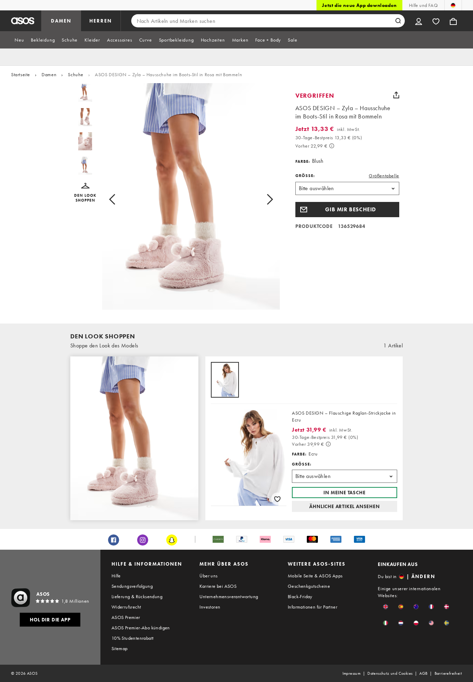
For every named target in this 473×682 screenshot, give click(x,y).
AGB (423, 673)
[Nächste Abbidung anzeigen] (262, 199)
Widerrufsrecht (126, 607)
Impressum (351, 673)
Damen (49, 74)
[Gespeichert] (436, 20)
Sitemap (119, 648)
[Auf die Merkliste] (277, 498)
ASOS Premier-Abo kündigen (140, 628)
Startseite (20, 74)
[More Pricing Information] (331, 145)
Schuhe (75, 74)
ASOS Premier (125, 617)
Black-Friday (300, 596)
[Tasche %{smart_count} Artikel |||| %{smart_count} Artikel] (453, 20)
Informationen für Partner (312, 607)
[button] (85, 193)
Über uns (208, 576)
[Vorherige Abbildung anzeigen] (120, 199)
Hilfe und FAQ (423, 5)
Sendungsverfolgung (132, 586)
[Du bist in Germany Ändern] (453, 5)
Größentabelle (384, 175)
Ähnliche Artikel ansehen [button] (344, 506)
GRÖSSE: (305, 175)
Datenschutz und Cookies (389, 673)
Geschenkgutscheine (309, 586)
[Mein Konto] (418, 20)
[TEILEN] (396, 95)
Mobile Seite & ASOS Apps (315, 576)
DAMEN (61, 21)
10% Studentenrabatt (132, 638)
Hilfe (116, 576)
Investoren (209, 607)
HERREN (100, 21)
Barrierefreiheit (448, 673)
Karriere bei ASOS (218, 586)
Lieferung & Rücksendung (136, 596)
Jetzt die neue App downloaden (359, 5)
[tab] (19, 39)
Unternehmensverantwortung (228, 596)
